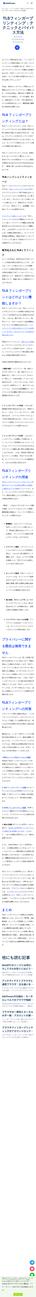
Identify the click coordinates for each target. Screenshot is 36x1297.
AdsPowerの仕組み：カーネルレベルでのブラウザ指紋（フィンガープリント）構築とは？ (18, 998)
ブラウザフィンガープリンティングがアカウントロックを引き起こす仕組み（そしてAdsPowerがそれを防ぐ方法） (18, 1029)
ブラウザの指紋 (14, 8)
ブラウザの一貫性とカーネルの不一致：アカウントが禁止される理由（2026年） (18, 1012)
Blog (6, 8)
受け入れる (18, 1294)
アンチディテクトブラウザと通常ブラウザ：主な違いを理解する (18, 981)
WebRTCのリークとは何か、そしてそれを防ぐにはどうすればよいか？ (18, 965)
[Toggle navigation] (32, 3)
